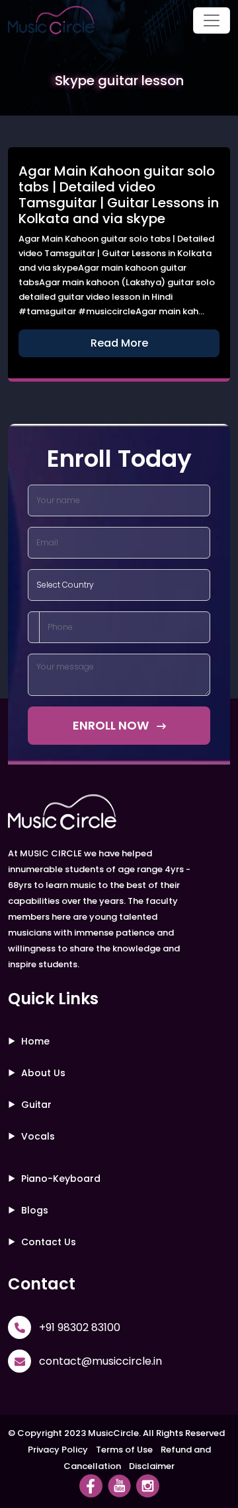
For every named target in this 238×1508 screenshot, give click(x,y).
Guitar (36, 1104)
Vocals (38, 1136)
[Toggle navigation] (211, 20)
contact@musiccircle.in (100, 1361)
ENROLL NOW (112, 725)
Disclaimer (152, 1466)
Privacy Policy (58, 1449)
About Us (43, 1073)
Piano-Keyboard (60, 1178)
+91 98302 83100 (79, 1327)
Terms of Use (124, 1449)
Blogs (34, 1210)
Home (35, 1041)
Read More (119, 343)
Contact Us (48, 1242)
